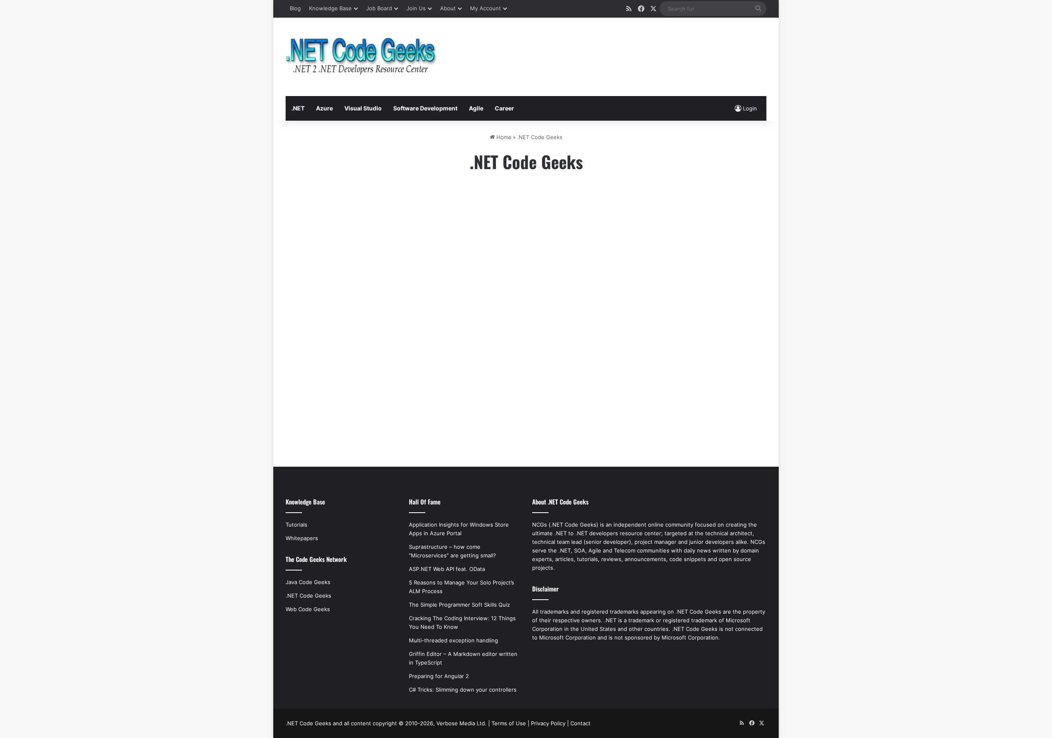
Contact (580, 723)
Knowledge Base (330, 8)
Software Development (425, 108)
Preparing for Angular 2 (439, 676)
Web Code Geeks (308, 609)
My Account (485, 8)
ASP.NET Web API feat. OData (447, 569)
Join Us (416, 8)
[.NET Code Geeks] (362, 57)
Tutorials (296, 524)
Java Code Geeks (308, 582)
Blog (295, 8)
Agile (476, 108)
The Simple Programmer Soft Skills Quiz (459, 604)
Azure (324, 108)
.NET (298, 108)
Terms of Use (508, 723)
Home (503, 137)
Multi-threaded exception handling (453, 640)
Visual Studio (363, 108)
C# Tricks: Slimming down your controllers (463, 689)
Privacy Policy (548, 723)
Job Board (379, 8)
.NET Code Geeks (308, 595)
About (448, 8)
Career (504, 108)
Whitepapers (302, 538)
